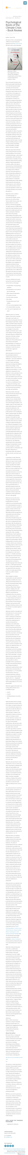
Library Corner (16, 33)
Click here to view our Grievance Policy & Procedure (13, 1148)
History (10, 16)
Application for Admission (12, 1124)
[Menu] (25, 3)
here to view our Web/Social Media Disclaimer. (16, 1150)
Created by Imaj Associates (9, 1152)
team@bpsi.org (8, 1137)
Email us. (23, 1154)
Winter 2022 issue (17, 43)
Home (7, 16)
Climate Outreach (9, 930)
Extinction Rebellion (15, 933)
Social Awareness (9, 35)
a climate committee (15, 939)
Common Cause (18, 928)
